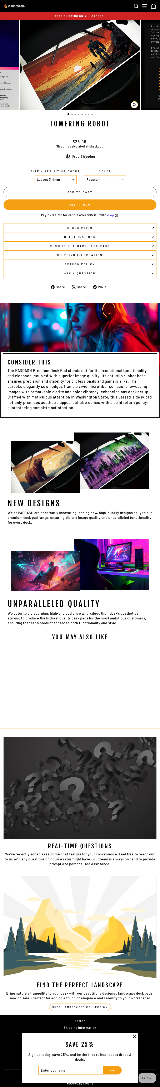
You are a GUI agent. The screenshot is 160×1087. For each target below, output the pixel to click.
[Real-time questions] (80, 788)
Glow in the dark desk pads (80, 246)
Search (80, 1021)
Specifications (80, 236)
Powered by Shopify (80, 1083)
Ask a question (80, 273)
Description (80, 228)
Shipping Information (80, 1027)
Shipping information (80, 255)
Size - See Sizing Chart (55, 171)
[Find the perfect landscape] (80, 927)
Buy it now (80, 204)
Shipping (62, 146)
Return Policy (80, 264)
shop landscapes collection (80, 1007)
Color (105, 171)
